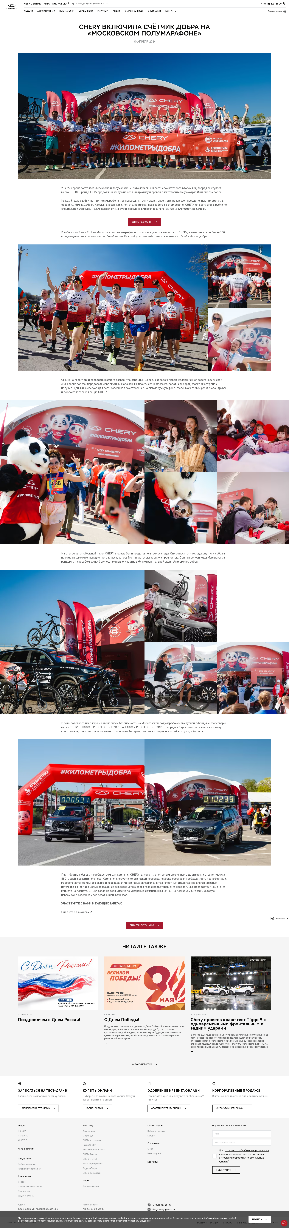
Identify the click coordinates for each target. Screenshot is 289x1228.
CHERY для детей (92, 1173)
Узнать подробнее (141, 222)
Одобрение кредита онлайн (166, 1108)
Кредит (151, 1135)
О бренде (88, 1135)
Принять (257, 1219)
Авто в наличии (46, 11)
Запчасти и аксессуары (30, 1186)
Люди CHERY (89, 1145)
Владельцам (86, 11)
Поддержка (24, 1191)
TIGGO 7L (23, 1135)
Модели (28, 11)
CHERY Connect (26, 1196)
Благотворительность (94, 1149)
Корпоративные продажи (229, 1108)
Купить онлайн (95, 1108)
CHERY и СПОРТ (91, 1159)
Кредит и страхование (30, 1169)
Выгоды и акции (91, 1186)
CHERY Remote (90, 1154)
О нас (150, 1149)
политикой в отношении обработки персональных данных (241, 1158)
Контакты (171, 11)
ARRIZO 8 (22, 1140)
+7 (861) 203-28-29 (161, 1205)
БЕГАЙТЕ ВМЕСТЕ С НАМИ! (142, 925)
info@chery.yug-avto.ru (163, 1209)
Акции (116, 11)
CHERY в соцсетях (92, 1140)
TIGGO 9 (22, 1131)
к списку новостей (142, 1064)
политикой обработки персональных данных (127, 1221)
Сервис (21, 1182)
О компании (154, 11)
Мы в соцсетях (155, 1153)
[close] (287, 918)
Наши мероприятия (93, 1163)
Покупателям (67, 11)
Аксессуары (89, 1131)
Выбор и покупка (27, 1164)
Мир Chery (103, 11)
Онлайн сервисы (133, 11)
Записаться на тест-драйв (36, 1108)
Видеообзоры (90, 1168)
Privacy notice (280, 918)
